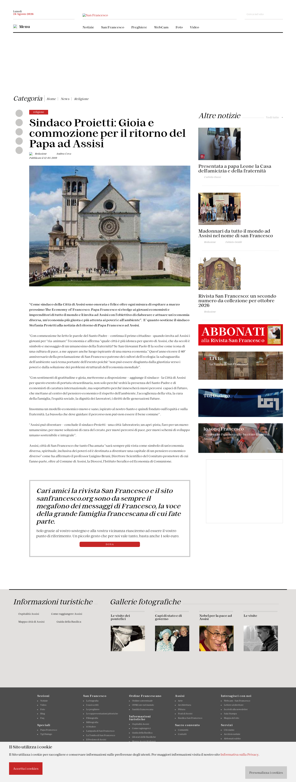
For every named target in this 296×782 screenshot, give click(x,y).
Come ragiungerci (141, 728)
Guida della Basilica (69, 621)
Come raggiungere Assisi (66, 613)
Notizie (88, 27)
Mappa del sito (231, 718)
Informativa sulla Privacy (239, 754)
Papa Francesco (48, 730)
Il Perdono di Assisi (96, 739)
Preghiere (139, 27)
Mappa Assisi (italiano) (143, 741)
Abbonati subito (232, 738)
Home (51, 99)
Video (194, 27)
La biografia (92, 700)
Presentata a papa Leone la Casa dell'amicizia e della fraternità (234, 168)
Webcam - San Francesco (237, 700)
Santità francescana (142, 709)
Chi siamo (229, 730)
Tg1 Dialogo (46, 734)
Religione (81, 99)
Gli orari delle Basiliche (144, 737)
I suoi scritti (92, 705)
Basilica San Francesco (190, 718)
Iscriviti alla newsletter (236, 709)
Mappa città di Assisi (31, 621)
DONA (110, 544)
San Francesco (112, 27)
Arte (180, 700)
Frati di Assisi (185, 713)
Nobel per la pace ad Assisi (215, 617)
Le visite (250, 615)
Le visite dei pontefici (120, 617)
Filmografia (92, 718)
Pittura (181, 709)
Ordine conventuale (142, 700)
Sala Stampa (230, 713)
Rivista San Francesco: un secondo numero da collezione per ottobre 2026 (237, 300)
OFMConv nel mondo (143, 705)
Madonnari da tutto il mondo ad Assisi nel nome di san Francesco (235, 233)
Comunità (183, 730)
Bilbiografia (92, 722)
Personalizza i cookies (266, 772)
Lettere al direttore (233, 705)
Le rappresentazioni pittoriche (102, 713)
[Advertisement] (148, 63)
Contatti (182, 734)
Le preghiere (92, 709)
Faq (42, 718)
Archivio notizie (232, 734)
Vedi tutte (274, 117)
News (65, 99)
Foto (179, 27)
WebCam (161, 27)
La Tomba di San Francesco (100, 735)
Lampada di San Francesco (100, 731)
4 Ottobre (91, 726)
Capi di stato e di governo (168, 617)
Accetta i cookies (25, 768)
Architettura (184, 705)
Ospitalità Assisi (28, 613)
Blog (42, 713)
